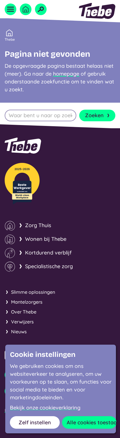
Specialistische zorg (49, 266)
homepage (66, 73)
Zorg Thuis (38, 225)
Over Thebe (23, 312)
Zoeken (94, 115)
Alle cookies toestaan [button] (92, 422)
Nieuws (19, 331)
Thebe (10, 39)
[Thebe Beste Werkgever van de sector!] (22, 183)
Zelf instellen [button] (35, 422)
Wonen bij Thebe (45, 239)
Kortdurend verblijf (48, 252)
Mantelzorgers (27, 302)
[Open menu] (10, 9)
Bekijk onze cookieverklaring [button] (45, 408)
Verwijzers (22, 322)
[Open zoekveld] (41, 9)
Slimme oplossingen (33, 292)
